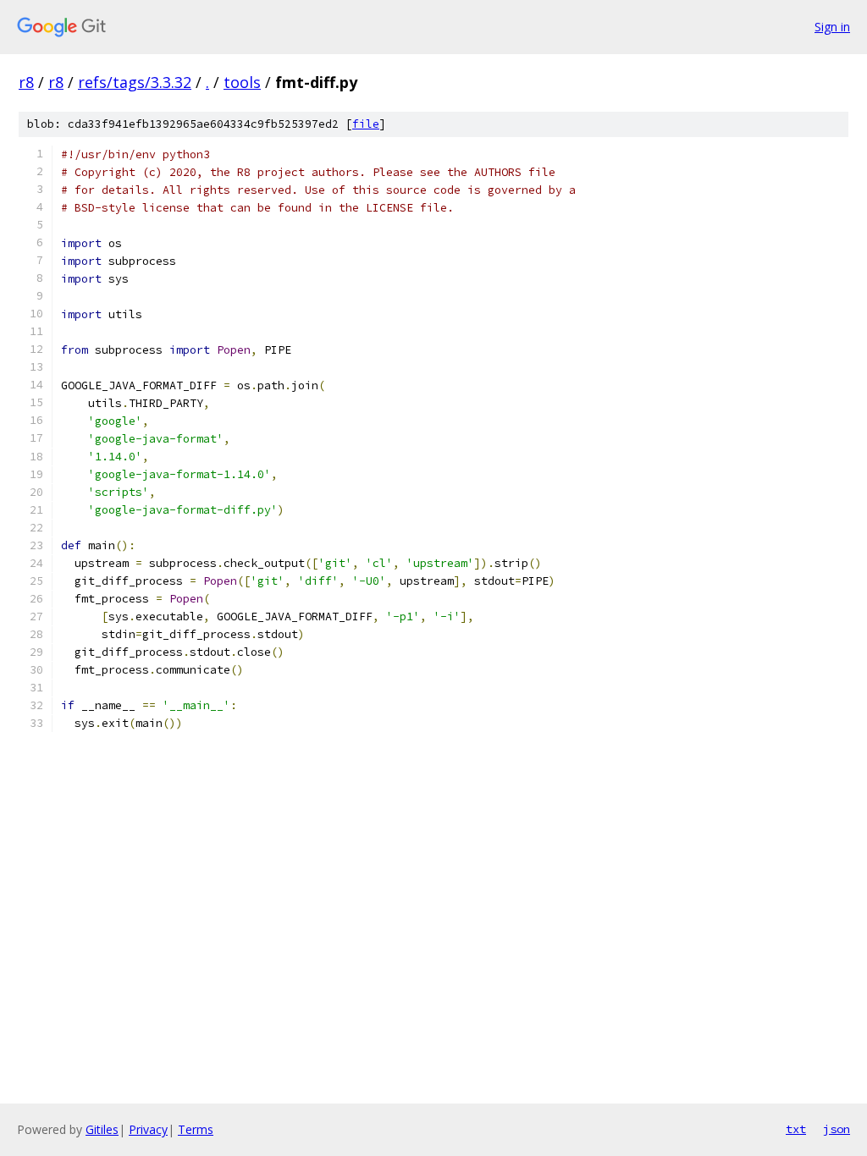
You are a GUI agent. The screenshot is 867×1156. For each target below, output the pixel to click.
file (365, 124)
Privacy (148, 1129)
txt (796, 1129)
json (836, 1129)
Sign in (832, 27)
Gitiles (102, 1129)
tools (242, 82)
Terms (195, 1129)
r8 (26, 82)
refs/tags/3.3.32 (134, 82)
